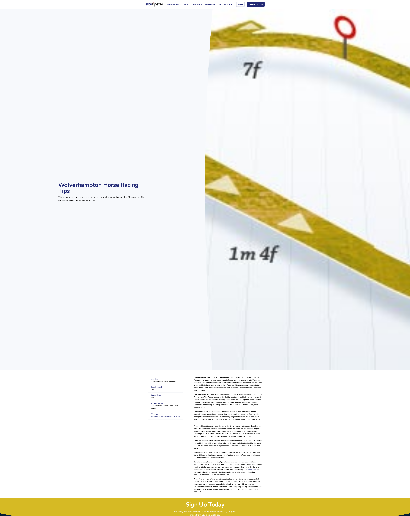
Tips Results (196, 4)
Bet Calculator (225, 4)
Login (240, 4)
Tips (186, 4)
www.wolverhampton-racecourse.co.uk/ (165, 416)
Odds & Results (174, 4)
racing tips (251, 469)
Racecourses (210, 4)
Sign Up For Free (256, 4)
